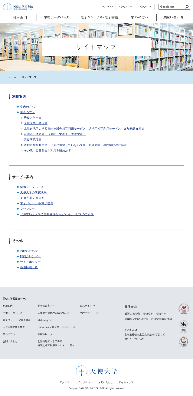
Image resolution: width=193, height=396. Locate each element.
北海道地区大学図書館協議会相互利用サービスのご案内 (57, 214)
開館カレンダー (30, 256)
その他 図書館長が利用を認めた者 (47, 150)
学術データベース (32, 186)
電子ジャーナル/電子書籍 (36, 203)
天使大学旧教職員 (35, 123)
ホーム (12, 77)
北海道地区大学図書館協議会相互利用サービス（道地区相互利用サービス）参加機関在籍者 (84, 128)
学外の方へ (27, 112)
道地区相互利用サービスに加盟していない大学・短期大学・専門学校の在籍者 (75, 145)
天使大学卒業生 (34, 117)
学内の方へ (27, 106)
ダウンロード (29, 208)
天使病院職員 (33, 139)
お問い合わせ (29, 250)
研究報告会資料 (34, 197)
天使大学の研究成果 (33, 192)
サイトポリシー (30, 261)
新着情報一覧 (29, 267)
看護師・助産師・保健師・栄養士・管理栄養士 (55, 134)
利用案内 (19, 96)
